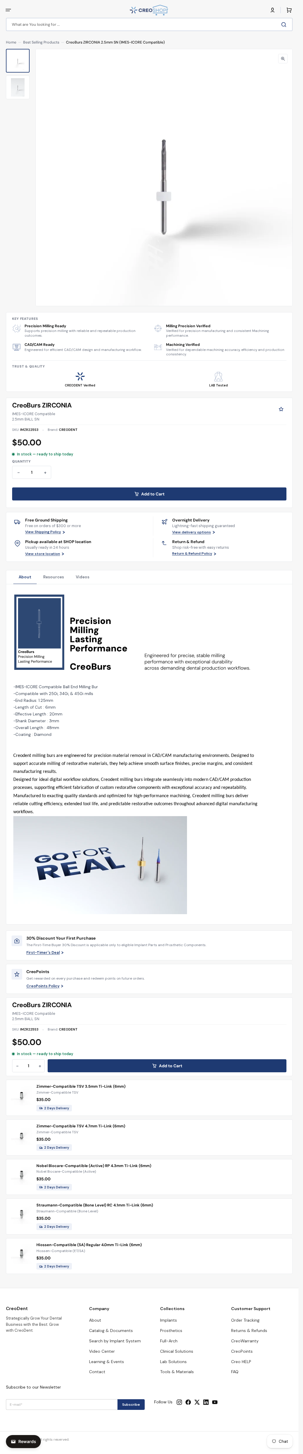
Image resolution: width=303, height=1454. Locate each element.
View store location (42, 553)
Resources (53, 577)
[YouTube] (214, 1402)
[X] (197, 1402)
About (25, 577)
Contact (97, 1371)
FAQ (234, 1371)
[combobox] (149, 24)
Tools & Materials (177, 1371)
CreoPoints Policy (42, 986)
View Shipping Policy (43, 532)
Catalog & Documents (111, 1330)
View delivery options (191, 532)
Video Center (102, 1351)
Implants (168, 1320)
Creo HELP (241, 1361)
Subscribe (131, 1404)
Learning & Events (106, 1361)
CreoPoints (242, 1351)
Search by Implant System (115, 1341)
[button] (8, 10)
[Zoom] (283, 58)
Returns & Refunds (249, 1330)
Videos (82, 577)
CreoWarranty (245, 1341)
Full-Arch (169, 1341)
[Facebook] (188, 1402)
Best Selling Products (41, 42)
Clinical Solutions (176, 1351)
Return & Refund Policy (192, 553)
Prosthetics (171, 1330)
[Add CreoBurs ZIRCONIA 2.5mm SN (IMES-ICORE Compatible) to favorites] (281, 409)
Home (11, 42)
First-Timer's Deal (43, 952)
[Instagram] (179, 1402)
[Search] (285, 24)
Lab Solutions (173, 1361)
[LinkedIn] (206, 1402)
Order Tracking (245, 1320)
